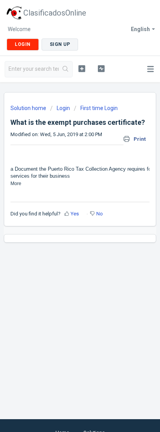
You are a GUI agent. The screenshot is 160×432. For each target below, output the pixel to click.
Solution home (28, 108)
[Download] (65, 211)
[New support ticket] (82, 68)
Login (63, 108)
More (15, 183)
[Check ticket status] (101, 68)
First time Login (99, 108)
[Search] (65, 69)
